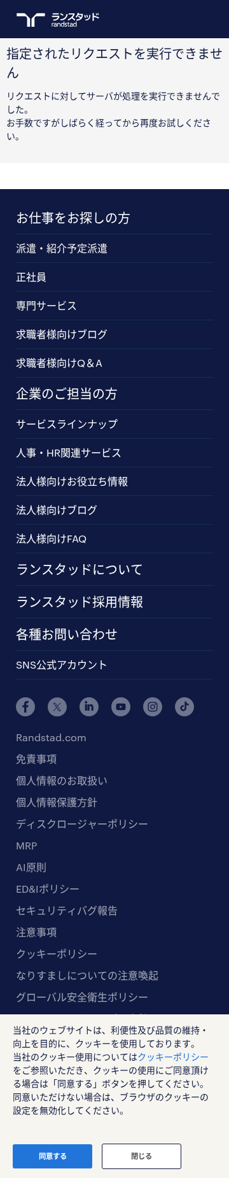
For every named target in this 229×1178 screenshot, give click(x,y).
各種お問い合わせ (67, 634)
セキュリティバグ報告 (67, 910)
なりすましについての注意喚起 (87, 975)
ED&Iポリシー (48, 889)
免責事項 (36, 759)
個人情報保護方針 (56, 802)
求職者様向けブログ (62, 334)
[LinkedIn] (89, 706)
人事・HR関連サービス (68, 452)
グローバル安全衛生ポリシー (82, 997)
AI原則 (31, 867)
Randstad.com (51, 737)
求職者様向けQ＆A (59, 363)
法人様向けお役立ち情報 (72, 481)
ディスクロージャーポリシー (82, 824)
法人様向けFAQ (51, 538)
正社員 (31, 277)
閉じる (141, 1156)
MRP (26, 845)
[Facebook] (25, 706)
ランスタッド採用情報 (79, 601)
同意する (53, 1156)
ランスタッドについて (79, 569)
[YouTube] (120, 706)
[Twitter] (57, 706)
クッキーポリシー (56, 953)
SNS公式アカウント (62, 664)
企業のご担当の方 (67, 393)
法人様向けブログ (56, 510)
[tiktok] (184, 706)
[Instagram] (152, 706)
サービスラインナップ (67, 424)
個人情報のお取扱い (62, 780)
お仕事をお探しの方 (73, 217)
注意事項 (36, 932)
